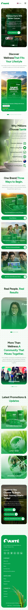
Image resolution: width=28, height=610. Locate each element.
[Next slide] (24, 27)
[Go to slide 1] (11, 45)
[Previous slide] (3, 27)
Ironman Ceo (7, 568)
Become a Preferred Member (13, 31)
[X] (5, 553)
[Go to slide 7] (16, 114)
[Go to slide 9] (19, 114)
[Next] (25, 91)
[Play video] (14, 313)
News (5, 566)
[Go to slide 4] (12, 114)
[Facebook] (8, 553)
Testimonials (7, 581)
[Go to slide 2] (12, 45)
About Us (6, 561)
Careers (5, 591)
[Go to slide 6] (15, 114)
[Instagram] (18, 553)
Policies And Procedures (9, 571)
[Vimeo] (11, 553)
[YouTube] (14, 553)
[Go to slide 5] (16, 386)
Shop (5, 578)
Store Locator (7, 563)
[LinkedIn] (21, 553)
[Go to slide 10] (20, 114)
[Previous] (3, 375)
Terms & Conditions (17, 605)
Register (5, 584)
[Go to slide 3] (15, 45)
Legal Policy (9, 605)
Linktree (5, 596)
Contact (6, 594)
